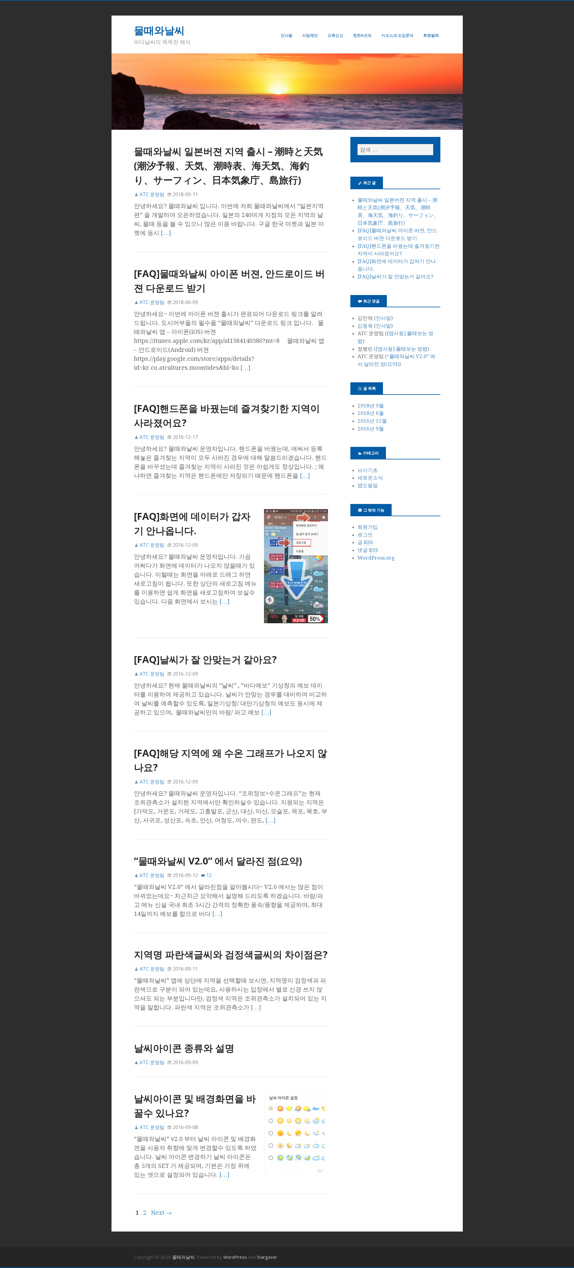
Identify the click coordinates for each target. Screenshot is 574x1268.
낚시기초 (368, 470)
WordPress (235, 1257)
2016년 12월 (372, 421)
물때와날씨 (159, 30)
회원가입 (368, 527)
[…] (166, 232)
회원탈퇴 (431, 35)
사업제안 (310, 35)
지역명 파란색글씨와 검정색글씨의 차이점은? (231, 954)
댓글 (368, 550)
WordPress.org (376, 558)
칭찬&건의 (362, 35)
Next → (161, 1212)
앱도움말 (368, 485)
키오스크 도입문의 (397, 35)
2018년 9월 (371, 406)
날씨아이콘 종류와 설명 (184, 1047)
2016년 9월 (371, 429)
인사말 (286, 35)
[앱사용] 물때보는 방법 (402, 349)
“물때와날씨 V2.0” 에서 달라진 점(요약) (218, 860)
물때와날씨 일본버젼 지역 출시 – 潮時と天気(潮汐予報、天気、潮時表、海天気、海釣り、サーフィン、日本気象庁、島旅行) (228, 165)
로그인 (365, 535)
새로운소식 (370, 478)
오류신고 (335, 35)
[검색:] (395, 149)
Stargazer (267, 1257)
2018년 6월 (371, 413)
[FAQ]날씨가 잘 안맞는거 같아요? (205, 659)
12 (209, 875)
